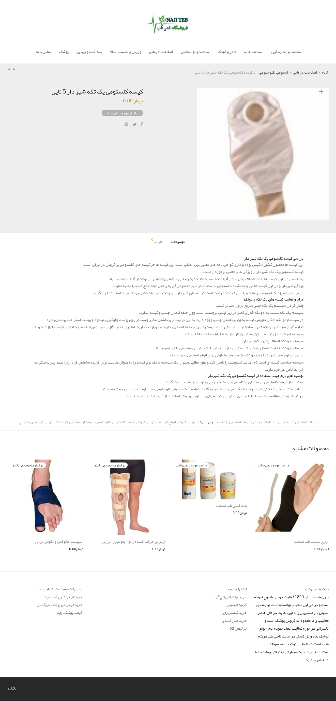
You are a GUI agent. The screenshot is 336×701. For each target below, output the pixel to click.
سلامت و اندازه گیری (285, 52)
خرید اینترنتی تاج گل (230, 597)
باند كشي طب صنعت (231, 506)
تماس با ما (43, 52)
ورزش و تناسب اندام (125, 52)
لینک (151, 396)
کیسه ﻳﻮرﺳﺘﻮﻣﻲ (31, 422)
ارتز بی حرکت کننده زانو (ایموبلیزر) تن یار (133, 541)
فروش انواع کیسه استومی (166, 422)
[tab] (178, 242)
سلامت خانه (253, 52)
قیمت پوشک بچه (69, 613)
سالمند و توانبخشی (195, 52)
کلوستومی (103, 422)
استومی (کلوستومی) (273, 72)
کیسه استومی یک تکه (233, 422)
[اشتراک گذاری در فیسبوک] (141, 124)
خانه (325, 72)
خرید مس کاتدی (234, 620)
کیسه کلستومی (56, 422)
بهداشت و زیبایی (89, 52)
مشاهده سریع (321, 548)
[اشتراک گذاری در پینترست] (126, 124)
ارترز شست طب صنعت (311, 541)
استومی (193, 422)
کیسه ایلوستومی (81, 422)
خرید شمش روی (233, 613)
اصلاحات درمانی (161, 52)
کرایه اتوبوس (236, 605)
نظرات (157, 242)
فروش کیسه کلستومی (129, 422)
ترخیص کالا (237, 628)
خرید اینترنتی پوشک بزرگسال (59, 605)
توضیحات (178, 242)
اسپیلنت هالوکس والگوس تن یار (59, 541)
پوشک (64, 52)
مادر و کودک (226, 52)
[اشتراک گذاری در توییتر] (135, 124)
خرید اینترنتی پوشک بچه (63, 597)
